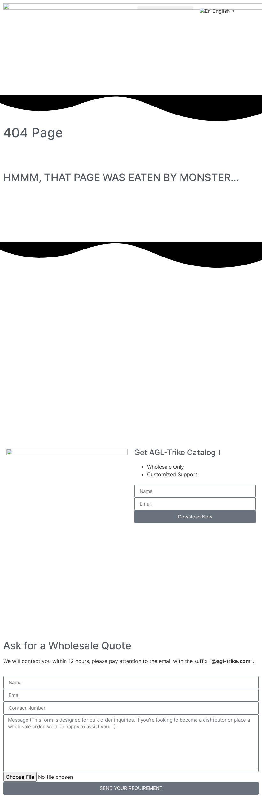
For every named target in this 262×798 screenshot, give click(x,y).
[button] (165, 8)
